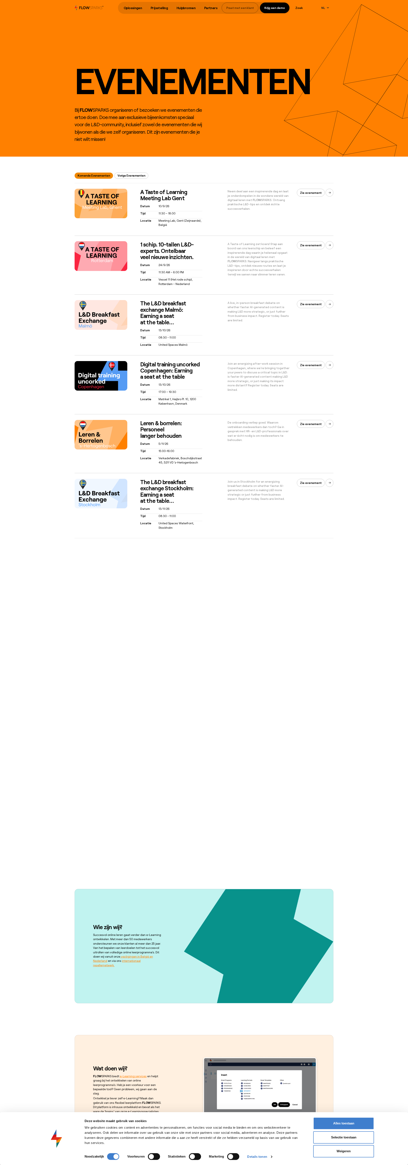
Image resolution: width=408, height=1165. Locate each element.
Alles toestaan (343, 1123)
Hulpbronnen (186, 8)
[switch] (154, 1156)
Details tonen (257, 1156)
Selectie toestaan (343, 1137)
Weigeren (344, 1151)
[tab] (94, 176)
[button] (132, 8)
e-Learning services (133, 1076)
